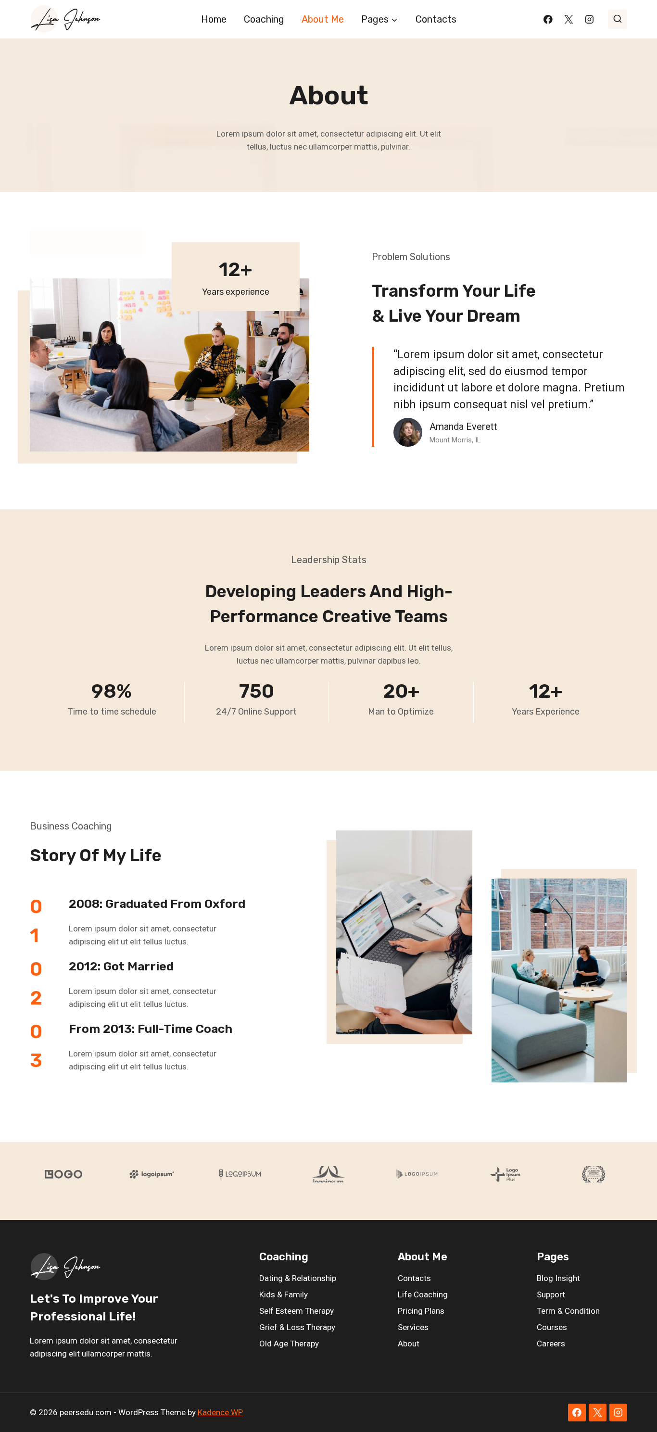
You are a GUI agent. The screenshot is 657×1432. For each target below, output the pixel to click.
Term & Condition (568, 1311)
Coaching (264, 19)
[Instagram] (589, 19)
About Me (323, 19)
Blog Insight (558, 1278)
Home (214, 19)
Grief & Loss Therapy (297, 1327)
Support (551, 1294)
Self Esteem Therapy (296, 1311)
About (408, 1343)
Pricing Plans (421, 1311)
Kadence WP (220, 1412)
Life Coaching (423, 1294)
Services (413, 1327)
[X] (569, 19)
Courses (552, 1327)
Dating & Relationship (297, 1278)
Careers (551, 1343)
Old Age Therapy (289, 1343)
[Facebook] (548, 19)
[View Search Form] (617, 19)
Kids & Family (283, 1294)
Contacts (436, 19)
